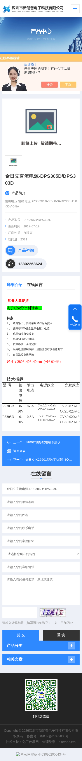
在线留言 (35, 285)
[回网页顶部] (75, 309)
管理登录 (48, 742)
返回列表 (19, 451)
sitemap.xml (67, 742)
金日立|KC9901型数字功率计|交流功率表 (53, 459)
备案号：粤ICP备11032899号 (48, 736)
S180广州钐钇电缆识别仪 (43, 442)
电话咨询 (75, 324)
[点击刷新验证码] (53, 612)
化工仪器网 (30, 742)
